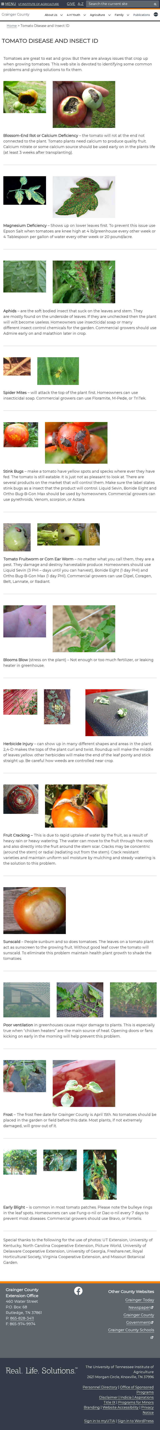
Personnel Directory (100, 1387)
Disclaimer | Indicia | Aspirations (126, 1397)
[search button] (155, 4)
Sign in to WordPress (136, 1421)
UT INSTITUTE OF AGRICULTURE (38, 4)
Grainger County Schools (131, 1330)
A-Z (81, 4)
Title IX (109, 1402)
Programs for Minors (136, 1402)
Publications (141, 14)
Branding (92, 1407)
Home (12, 26)
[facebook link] (78, 1291)
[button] (8, 4)
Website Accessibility (120, 1407)
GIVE (71, 4)
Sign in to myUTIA (99, 1421)
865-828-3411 (22, 1318)
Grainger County (15, 14)
